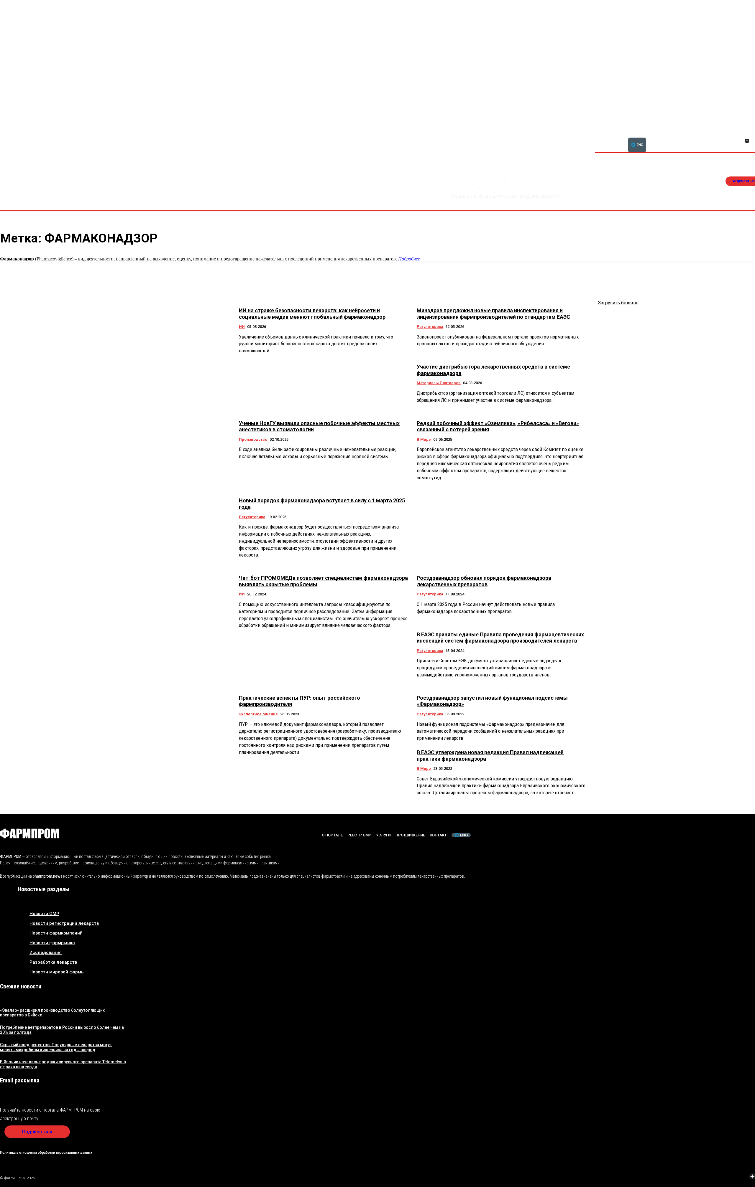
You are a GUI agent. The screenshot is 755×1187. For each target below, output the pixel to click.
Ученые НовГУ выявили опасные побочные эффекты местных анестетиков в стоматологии (319, 426)
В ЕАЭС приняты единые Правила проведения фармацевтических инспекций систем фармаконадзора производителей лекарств (500, 637)
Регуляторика (430, 326)
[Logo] (29, 833)
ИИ (242, 326)
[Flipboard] (739, 134)
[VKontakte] (739, 141)
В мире (424, 439)
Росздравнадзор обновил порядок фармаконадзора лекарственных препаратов (484, 581)
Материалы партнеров (439, 383)
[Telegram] (724, 1177)
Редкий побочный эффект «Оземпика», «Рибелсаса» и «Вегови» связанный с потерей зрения (498, 426)
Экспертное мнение (258, 714)
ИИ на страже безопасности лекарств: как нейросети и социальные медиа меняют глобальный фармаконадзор (312, 313)
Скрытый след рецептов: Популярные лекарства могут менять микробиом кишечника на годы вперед (56, 1047)
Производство (253, 439)
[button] (719, 138)
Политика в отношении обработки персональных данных (46, 1152)
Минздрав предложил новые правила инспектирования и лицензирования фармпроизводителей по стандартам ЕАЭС (493, 313)
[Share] (747, 134)
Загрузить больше (618, 303)
